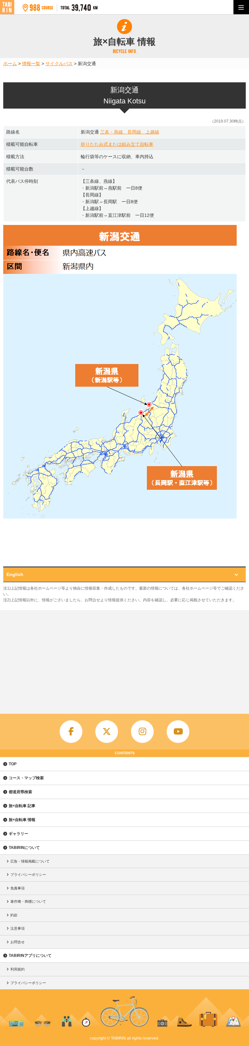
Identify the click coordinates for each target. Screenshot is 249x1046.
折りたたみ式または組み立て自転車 (117, 144)
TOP (13, 764)
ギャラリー (18, 833)
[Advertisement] (124, 658)
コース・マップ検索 (26, 778)
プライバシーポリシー (28, 874)
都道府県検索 (20, 792)
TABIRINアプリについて (30, 955)
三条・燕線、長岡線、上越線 (129, 132)
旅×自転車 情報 (22, 819)
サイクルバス (59, 63)
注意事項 (17, 928)
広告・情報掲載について (30, 861)
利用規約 (17, 969)
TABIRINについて (24, 847)
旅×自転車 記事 (22, 806)
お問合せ (17, 942)
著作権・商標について (28, 901)
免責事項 (17, 888)
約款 (14, 915)
